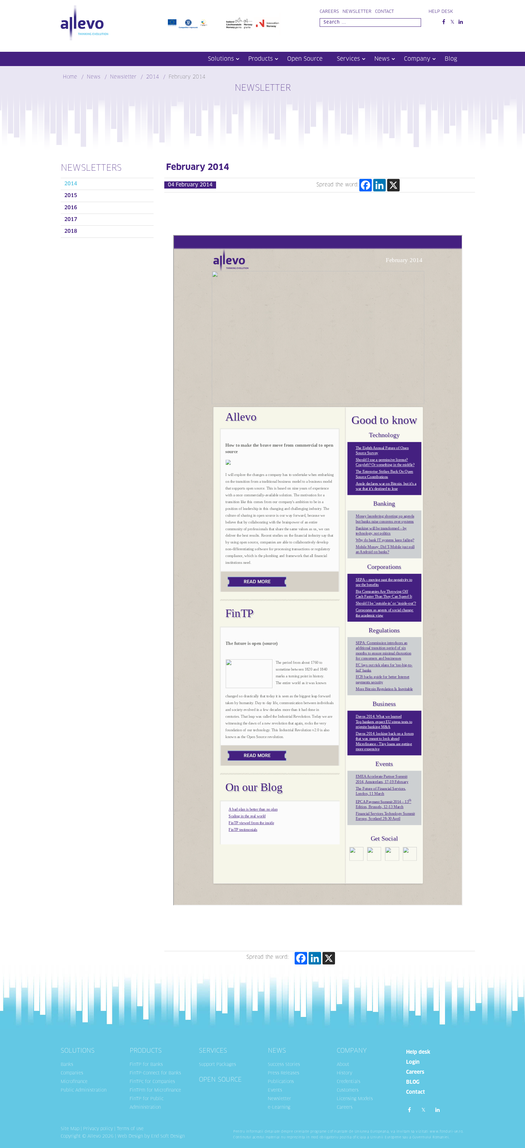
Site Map (70, 1129)
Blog (451, 59)
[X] (393, 185)
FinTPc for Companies (152, 1082)
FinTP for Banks (146, 1065)
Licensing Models (355, 1099)
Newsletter (356, 12)
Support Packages (217, 1065)
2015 (70, 195)
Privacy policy (98, 1129)
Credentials (348, 1082)
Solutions (221, 59)
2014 (70, 183)
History (344, 1073)
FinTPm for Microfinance (155, 1090)
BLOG (412, 1082)
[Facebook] (365, 185)
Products (260, 59)
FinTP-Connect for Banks (155, 1073)
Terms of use (130, 1129)
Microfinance (74, 1082)
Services (348, 59)
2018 (70, 231)
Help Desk (441, 12)
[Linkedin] (379, 185)
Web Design (130, 1136)
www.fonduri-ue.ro (446, 1131)
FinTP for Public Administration (147, 1103)
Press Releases (283, 1073)
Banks (67, 1065)
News (382, 59)
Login (413, 1062)
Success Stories (284, 1065)
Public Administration (83, 1090)
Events (275, 1090)
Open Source (304, 59)
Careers (329, 12)
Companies (72, 1073)
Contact (384, 12)
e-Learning (279, 1108)
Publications (281, 1082)
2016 (70, 207)
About (343, 1065)
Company (417, 59)
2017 (70, 219)
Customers (348, 1090)
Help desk (418, 1052)
